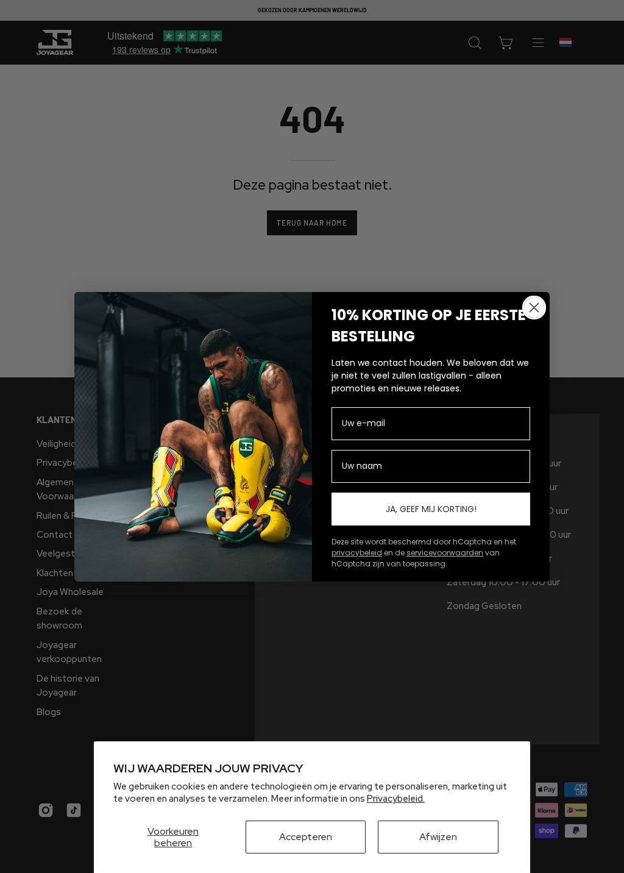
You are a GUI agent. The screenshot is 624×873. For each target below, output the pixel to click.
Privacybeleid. (396, 799)
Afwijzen (438, 836)
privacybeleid (357, 552)
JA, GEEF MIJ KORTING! (431, 509)
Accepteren (305, 836)
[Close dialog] (534, 307)
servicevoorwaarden (444, 552)
